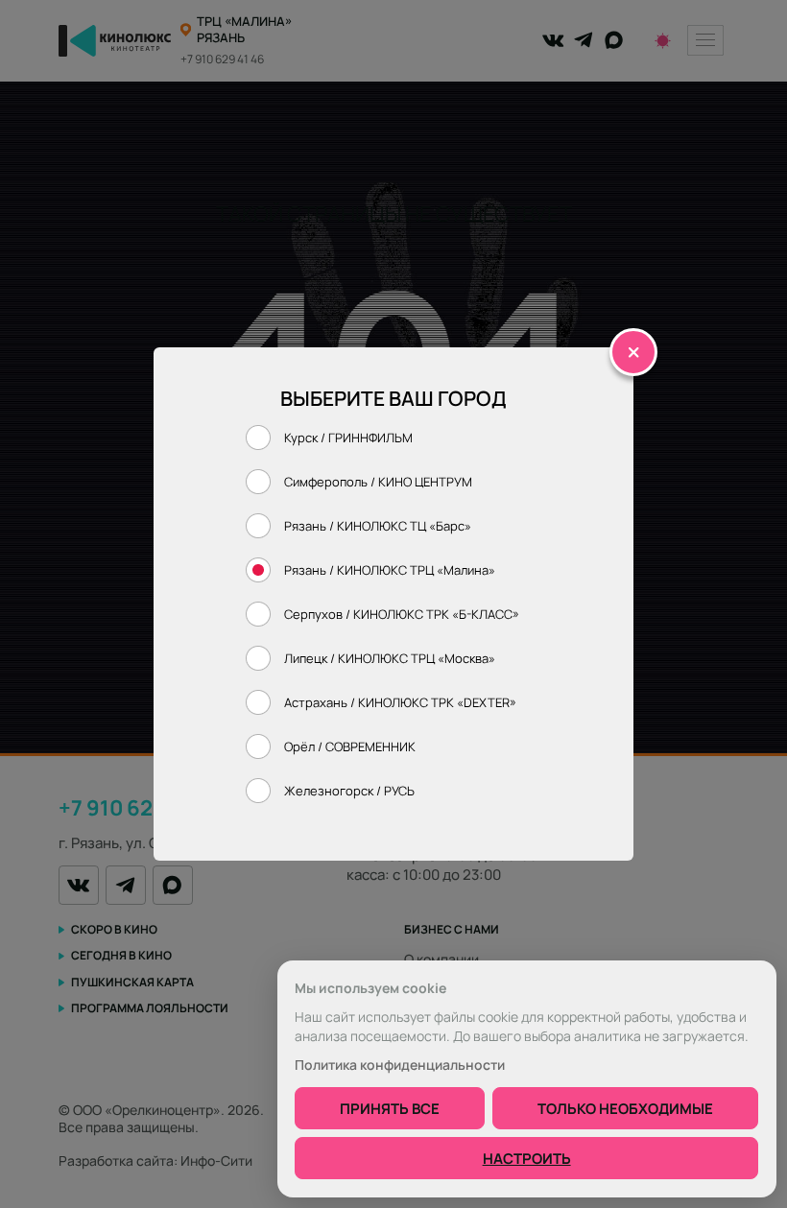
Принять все (390, 1108)
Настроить (527, 1158)
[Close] (633, 352)
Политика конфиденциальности (400, 1065)
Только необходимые (625, 1108)
